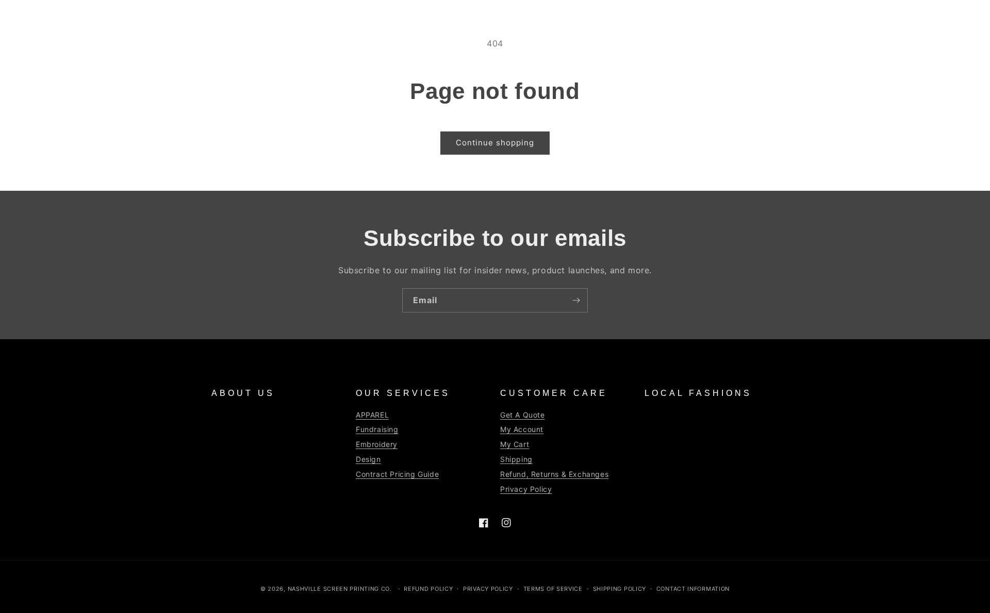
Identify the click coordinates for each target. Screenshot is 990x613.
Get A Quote (522, 414)
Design (368, 459)
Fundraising (377, 429)
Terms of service (553, 588)
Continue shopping (495, 142)
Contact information (693, 588)
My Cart (514, 444)
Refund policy (428, 588)
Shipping (516, 459)
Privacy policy (488, 588)
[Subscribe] (576, 300)
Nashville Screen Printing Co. (340, 588)
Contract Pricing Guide (397, 474)
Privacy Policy (526, 489)
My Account (521, 429)
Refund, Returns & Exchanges (554, 474)
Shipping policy (620, 588)
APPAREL (372, 414)
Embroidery (377, 444)
